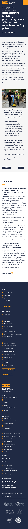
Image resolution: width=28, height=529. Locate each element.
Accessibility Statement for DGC (12, 436)
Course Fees (7, 300)
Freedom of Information (10, 439)
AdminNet (6, 410)
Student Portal (7, 360)
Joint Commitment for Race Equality (13, 334)
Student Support (8, 357)
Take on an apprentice (10, 346)
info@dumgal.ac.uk (9, 469)
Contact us (7, 428)
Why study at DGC (8, 293)
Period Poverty (8, 337)
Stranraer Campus (9, 329)
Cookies (6, 452)
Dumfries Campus (8, 326)
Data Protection (8, 446)
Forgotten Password (9, 408)
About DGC (7, 321)
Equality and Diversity (9, 331)
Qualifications (7, 298)
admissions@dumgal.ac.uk (11, 470)
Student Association (9, 365)
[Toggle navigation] (25, 2)
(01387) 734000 (8, 465)
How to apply (7, 315)
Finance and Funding (9, 355)
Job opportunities (8, 423)
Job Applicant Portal (9, 413)
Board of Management (10, 421)
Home (3, 7)
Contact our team (8, 348)
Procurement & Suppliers (10, 444)
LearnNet (6, 362)
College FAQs (7, 426)
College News (9, 7)
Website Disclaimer (9, 441)
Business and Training (9, 343)
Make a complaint (8, 474)
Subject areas (7, 295)
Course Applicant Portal (10, 397)
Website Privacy (8, 449)
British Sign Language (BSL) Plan (12, 434)
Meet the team (8, 324)
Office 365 (6, 402)
